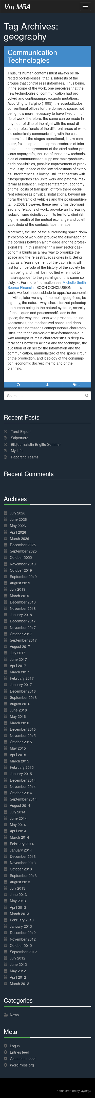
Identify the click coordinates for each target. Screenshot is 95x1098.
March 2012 (19, 983)
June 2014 (18, 818)
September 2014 (23, 799)
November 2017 (23, 627)
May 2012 (18, 970)
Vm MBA (17, 6)
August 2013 (20, 881)
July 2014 (17, 811)
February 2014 (22, 843)
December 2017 (23, 620)
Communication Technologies (32, 56)
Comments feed (22, 1058)
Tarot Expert (21, 431)
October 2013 (21, 868)
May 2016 (18, 716)
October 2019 (21, 570)
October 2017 (21, 633)
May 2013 (18, 900)
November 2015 (23, 735)
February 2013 (22, 919)
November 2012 (23, 939)
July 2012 (17, 957)
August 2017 (20, 646)
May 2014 (18, 824)
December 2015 (23, 729)
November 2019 (23, 563)
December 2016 (23, 691)
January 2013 (21, 926)
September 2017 (23, 640)
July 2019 (17, 589)
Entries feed (19, 1052)
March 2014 (19, 837)
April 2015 (18, 754)
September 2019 (23, 576)
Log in (15, 1045)
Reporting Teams (25, 456)
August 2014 (20, 805)
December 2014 (23, 780)
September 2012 (23, 951)
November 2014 (23, 786)
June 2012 (18, 964)
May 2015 (18, 748)
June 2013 (18, 894)
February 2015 (22, 767)
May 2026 (18, 525)
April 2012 (18, 977)
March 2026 (19, 538)
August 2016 (20, 703)
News (14, 1014)
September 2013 (23, 875)
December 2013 (23, 856)
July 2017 (17, 652)
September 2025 (23, 551)
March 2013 (19, 913)
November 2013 (23, 862)
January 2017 (21, 684)
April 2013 (18, 907)
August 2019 (20, 582)
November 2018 (23, 608)
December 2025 (23, 544)
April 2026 (18, 532)
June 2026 (18, 519)
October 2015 (21, 741)
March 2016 (19, 722)
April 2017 (18, 665)
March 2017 (19, 671)
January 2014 (21, 850)
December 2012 (23, 932)
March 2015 (19, 760)
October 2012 (21, 945)
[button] (47, 385)
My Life (17, 450)
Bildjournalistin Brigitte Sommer (36, 444)
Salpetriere (19, 437)
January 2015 (21, 773)
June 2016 (18, 709)
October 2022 (21, 557)
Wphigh (86, 1091)
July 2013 (17, 888)
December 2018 (23, 602)
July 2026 (17, 512)
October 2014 (21, 792)
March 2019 (19, 595)
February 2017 (22, 678)
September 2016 (23, 697)
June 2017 (18, 659)
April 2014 (18, 830)
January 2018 (21, 614)
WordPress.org (22, 1064)
